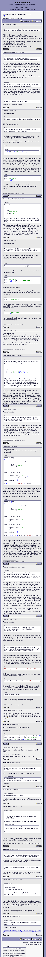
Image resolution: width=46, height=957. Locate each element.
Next (21, 18)
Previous (11, 18)
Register (27, 7)
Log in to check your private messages (20, 9)
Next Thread (37, 944)
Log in (33, 9)
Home (17, 7)
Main (13, 14)
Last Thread (30, 944)
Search (21, 7)
